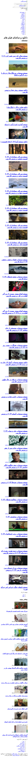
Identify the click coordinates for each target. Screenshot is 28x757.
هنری (23, 19)
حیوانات (23, 15)
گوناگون (23, 24)
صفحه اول (22, 12)
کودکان (23, 31)
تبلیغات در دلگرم (21, 745)
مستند (23, 21)
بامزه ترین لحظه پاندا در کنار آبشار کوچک (15, 722)
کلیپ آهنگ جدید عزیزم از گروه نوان (17, 709)
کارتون (23, 13)
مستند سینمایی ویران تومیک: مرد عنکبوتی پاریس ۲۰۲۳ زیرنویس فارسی (15, 570)
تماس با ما (22, 744)
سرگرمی (22, 17)
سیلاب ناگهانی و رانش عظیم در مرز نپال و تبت (14, 683)
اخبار (23, 30)
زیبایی (23, 20)
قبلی (23, 594)
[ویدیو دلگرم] (24, 1)
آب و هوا (23, 750)
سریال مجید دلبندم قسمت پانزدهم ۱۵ (16, 611)
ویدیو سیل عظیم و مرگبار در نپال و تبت (16, 696)
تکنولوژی (22, 28)
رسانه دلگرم (14, 753)
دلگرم (23, 741)
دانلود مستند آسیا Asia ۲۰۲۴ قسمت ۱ (14, 142)
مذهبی (23, 26)
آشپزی (23, 32)
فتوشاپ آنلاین (21, 751)
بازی (23, 34)
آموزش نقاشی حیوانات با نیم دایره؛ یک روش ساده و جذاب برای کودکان (14, 735)
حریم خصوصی (21, 748)
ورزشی (23, 23)
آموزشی (23, 16)
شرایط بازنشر (16, 755)
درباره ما (22, 743)
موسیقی (23, 27)
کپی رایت (22, 747)
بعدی (23, 596)
